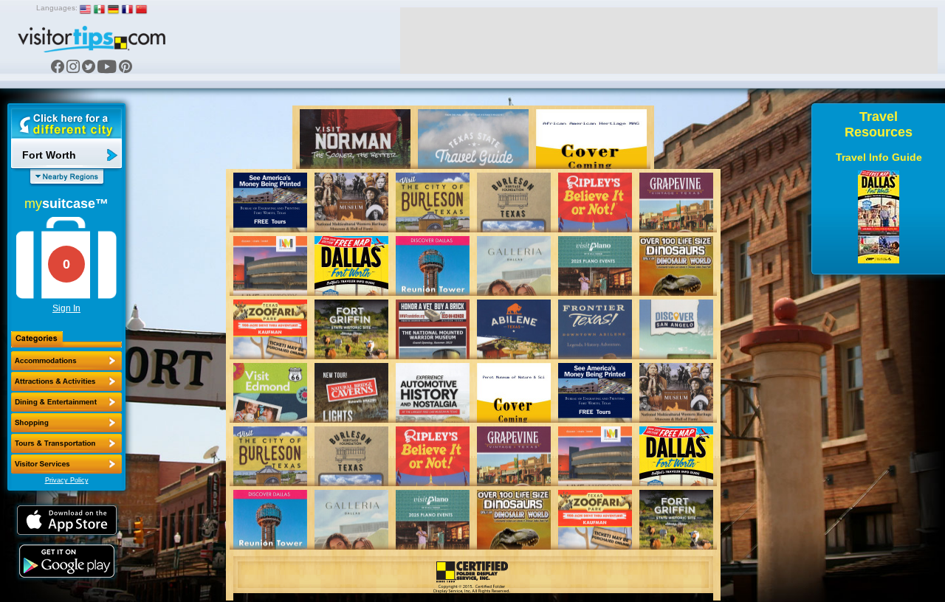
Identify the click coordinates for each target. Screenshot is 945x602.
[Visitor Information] (66, 464)
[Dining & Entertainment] (66, 402)
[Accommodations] (66, 360)
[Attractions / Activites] (66, 381)
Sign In (66, 308)
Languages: (57, 8)
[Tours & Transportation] (66, 443)
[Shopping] (66, 422)
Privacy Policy (67, 480)
